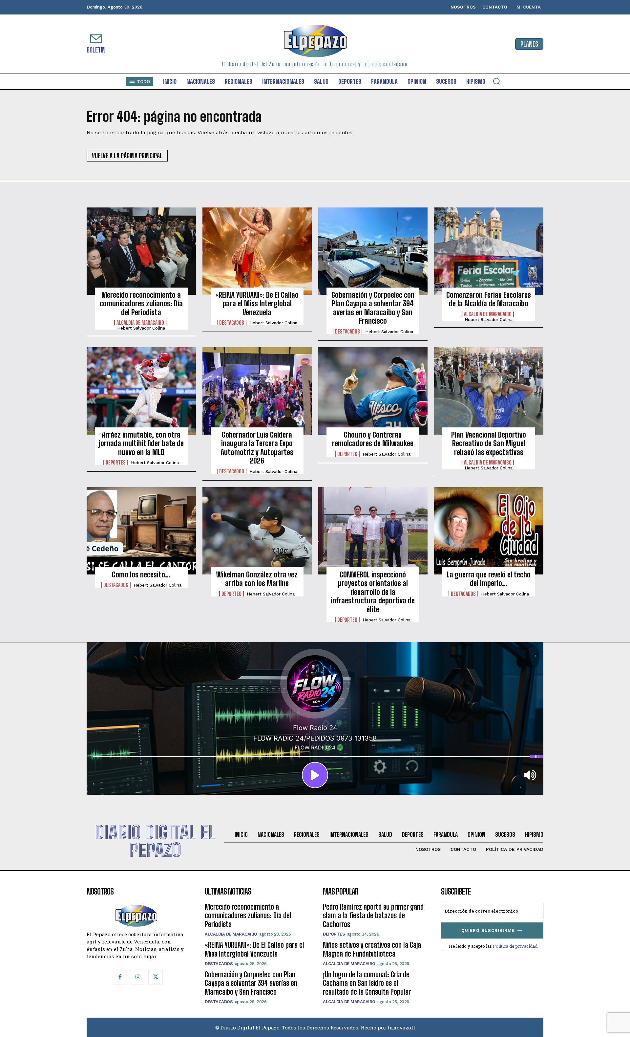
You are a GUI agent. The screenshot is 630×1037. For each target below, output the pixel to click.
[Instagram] (138, 977)
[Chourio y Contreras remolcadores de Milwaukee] (373, 391)
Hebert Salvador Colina (141, 328)
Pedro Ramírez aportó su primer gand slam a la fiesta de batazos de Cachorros (373, 915)
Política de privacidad (515, 946)
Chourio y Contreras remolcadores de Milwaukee (372, 439)
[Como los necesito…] (141, 530)
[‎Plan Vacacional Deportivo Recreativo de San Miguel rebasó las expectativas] (488, 391)
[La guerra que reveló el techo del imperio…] (488, 530)
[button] (496, 81)
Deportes (116, 462)
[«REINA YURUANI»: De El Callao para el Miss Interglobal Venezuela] (257, 251)
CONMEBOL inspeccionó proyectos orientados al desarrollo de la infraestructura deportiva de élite (373, 592)
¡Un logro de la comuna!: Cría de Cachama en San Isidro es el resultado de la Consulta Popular (367, 983)
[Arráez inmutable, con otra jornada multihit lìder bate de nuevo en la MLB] (141, 391)
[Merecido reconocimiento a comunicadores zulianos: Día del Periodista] (141, 251)
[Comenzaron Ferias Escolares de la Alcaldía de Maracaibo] (488, 251)
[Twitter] (155, 977)
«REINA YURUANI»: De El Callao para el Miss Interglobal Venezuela (257, 304)
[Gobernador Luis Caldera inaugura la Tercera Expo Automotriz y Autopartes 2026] (257, 391)
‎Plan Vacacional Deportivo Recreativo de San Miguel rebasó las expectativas (488, 443)
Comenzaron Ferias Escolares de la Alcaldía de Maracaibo (488, 299)
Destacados (231, 322)
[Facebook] (120, 977)
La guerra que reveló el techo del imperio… (489, 579)
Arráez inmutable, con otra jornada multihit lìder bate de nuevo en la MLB (141, 443)
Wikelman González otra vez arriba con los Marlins (257, 579)
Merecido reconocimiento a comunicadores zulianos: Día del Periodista (141, 304)
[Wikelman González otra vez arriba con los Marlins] (257, 530)
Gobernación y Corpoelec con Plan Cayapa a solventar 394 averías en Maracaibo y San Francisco (372, 308)
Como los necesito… (141, 574)
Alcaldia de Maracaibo (140, 322)
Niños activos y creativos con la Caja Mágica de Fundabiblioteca (372, 949)
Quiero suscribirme (488, 930)
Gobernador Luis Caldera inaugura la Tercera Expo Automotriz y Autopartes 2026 (256, 447)
